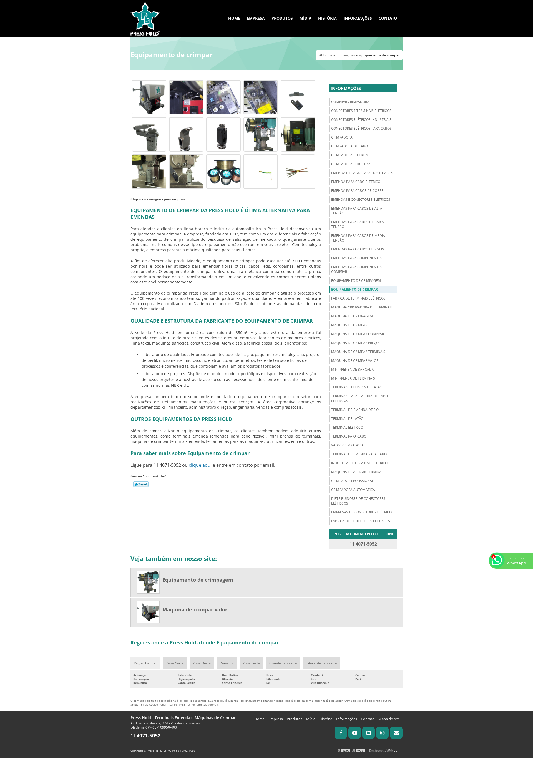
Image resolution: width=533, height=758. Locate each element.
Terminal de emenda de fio (355, 409)
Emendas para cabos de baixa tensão (357, 224)
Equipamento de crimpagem (356, 280)
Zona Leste (251, 663)
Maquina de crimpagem (352, 316)
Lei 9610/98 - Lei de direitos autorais (194, 704)
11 (145, 736)
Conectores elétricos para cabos (361, 128)
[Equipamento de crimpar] (149, 97)
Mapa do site (389, 718)
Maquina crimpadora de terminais (362, 307)
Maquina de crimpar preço (355, 342)
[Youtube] (354, 733)
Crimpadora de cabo (349, 146)
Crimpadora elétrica (349, 155)
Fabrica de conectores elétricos (360, 521)
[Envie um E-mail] (396, 733)
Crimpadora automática (353, 489)
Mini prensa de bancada (352, 369)
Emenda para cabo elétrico (355, 181)
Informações (357, 18)
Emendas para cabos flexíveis (357, 249)
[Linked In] (368, 733)
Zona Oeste (202, 663)
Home (234, 18)
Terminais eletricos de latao (356, 387)
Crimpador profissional (352, 480)
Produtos (282, 18)
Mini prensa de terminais (353, 378)
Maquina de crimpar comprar (357, 334)
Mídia (305, 18)
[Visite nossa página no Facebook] (341, 733)
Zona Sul (226, 663)
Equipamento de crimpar (354, 289)
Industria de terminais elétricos (360, 463)
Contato (388, 18)
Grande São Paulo (283, 663)
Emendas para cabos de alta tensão (356, 210)
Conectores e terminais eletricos (361, 110)
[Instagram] (382, 733)
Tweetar (141, 484)
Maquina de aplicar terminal (357, 472)
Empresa (256, 18)
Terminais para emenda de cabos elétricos (360, 398)
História (327, 18)
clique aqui (200, 465)
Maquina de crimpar (349, 325)
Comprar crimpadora (350, 101)
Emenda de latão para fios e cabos (362, 172)
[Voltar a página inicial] (145, 18)
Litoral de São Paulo (321, 663)
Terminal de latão (347, 418)
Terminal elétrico (347, 427)
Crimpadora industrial (351, 164)
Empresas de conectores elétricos (362, 512)
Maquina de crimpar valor (354, 360)
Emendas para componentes (356, 258)
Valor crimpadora (347, 445)
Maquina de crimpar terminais (358, 351)
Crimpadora (342, 137)
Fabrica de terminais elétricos (358, 298)
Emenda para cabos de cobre (357, 190)
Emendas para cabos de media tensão (358, 238)
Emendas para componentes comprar (356, 269)
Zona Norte (174, 663)
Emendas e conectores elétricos (360, 199)
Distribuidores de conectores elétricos (358, 501)
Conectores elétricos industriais (361, 119)
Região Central (145, 663)
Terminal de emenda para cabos (360, 454)
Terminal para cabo (348, 436)
